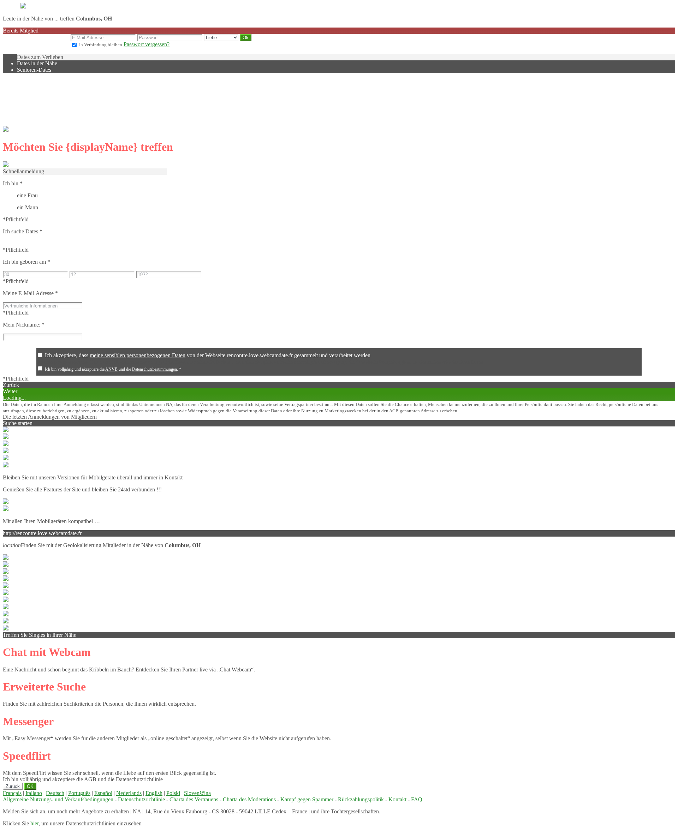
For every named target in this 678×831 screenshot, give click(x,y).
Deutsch (55, 793)
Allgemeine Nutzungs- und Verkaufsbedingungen (59, 799)
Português (79, 793)
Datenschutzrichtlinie (142, 799)
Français (12, 793)
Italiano (33, 793)
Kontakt (398, 799)
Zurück (13, 786)
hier (34, 823)
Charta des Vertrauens (195, 799)
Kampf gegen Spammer (307, 799)
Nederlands (129, 793)
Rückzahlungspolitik (361, 799)
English (153, 793)
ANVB (111, 369)
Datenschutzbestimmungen (154, 369)
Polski (173, 793)
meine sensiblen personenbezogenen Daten (137, 355)
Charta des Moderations (250, 799)
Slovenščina (197, 793)
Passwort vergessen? (147, 44)
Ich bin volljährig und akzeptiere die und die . (113, 369)
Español (103, 793)
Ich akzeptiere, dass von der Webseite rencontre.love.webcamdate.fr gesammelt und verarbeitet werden (207, 355)
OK (30, 786)
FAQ (416, 799)
